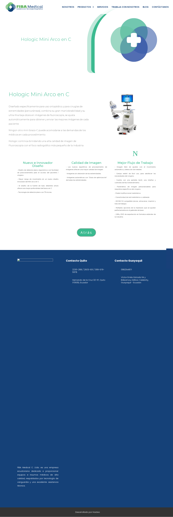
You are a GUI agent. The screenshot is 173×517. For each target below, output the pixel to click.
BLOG (146, 7)
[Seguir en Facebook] (38, 493)
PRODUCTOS (84, 7)
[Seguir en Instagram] (32, 493)
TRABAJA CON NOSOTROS (125, 7)
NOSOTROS (68, 7)
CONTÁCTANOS (160, 7)
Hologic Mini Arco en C (46, 39)
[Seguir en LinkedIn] (43, 493)
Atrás (86, 232)
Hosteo (96, 512)
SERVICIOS (102, 7)
